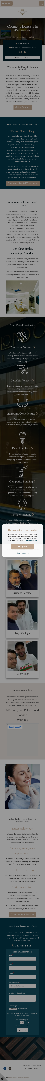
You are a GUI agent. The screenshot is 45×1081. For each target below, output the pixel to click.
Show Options (22, 553)
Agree (23, 546)
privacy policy (31, 540)
